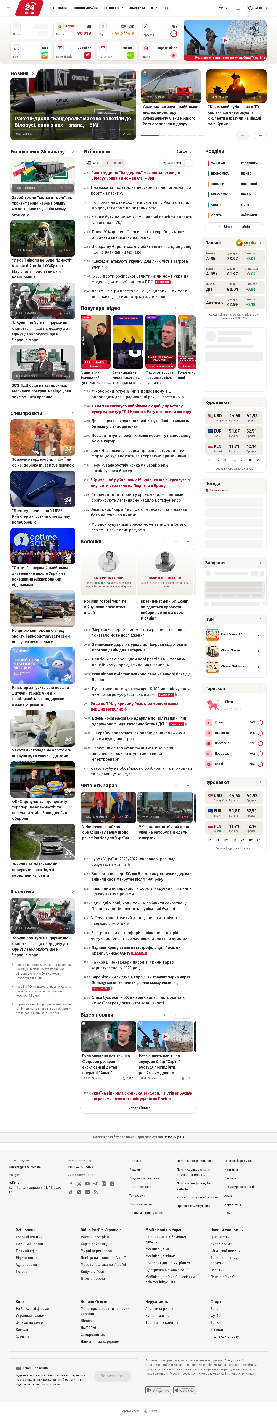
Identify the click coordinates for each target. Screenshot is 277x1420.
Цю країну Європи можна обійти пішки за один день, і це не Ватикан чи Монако (141, 249)
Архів (228, 1195)
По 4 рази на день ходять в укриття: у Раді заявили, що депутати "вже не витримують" (140, 205)
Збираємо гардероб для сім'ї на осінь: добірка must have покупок (43, 462)
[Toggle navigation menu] (8, 8)
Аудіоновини (26, 1265)
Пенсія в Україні (223, 1277)
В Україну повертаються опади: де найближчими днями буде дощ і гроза (138, 736)
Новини (19, 73)
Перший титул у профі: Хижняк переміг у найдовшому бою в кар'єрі (141, 438)
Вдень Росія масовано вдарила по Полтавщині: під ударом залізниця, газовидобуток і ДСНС (139, 721)
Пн (218, 460)
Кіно (20, 1301)
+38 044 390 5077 (80, 1167)
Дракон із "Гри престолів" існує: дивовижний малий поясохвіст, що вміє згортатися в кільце (141, 294)
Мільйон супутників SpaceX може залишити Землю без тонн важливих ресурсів (139, 527)
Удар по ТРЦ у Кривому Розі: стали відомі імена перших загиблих (134, 706)
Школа (86, 1321)
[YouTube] (87, 1183)
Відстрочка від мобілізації (166, 1270)
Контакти (231, 1169)
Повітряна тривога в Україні (105, 1258)
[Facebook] (71, 1183)
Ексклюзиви (113, 8)
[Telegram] (95, 1183)
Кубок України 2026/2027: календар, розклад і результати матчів (134, 862)
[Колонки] (164, 541)
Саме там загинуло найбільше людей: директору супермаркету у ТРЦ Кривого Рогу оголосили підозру (170, 115)
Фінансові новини (225, 1251)
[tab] (150, 135)
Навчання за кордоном (100, 1342)
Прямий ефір (27, 1251)
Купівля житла (157, 1316)
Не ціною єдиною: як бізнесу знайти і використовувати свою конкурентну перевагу (41, 636)
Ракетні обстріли (95, 1237)
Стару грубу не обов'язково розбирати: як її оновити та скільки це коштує (141, 771)
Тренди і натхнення (161, 1323)
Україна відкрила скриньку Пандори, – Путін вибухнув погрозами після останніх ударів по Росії (142, 1096)
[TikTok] (71, 1192)
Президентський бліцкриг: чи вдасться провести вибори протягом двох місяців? (165, 610)
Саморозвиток (93, 1335)
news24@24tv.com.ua (25, 1167)
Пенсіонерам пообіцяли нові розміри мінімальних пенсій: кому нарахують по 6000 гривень (139, 662)
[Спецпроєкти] (72, 413)
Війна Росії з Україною (101, 1230)
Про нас (135, 1161)
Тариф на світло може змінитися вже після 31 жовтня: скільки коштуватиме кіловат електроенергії (135, 754)
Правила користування (146, 1213)
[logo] (29, 8)
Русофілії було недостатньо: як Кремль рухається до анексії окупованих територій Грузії (44, 991)
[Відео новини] (164, 1014)
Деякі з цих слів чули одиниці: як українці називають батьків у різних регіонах (140, 423)
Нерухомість (156, 1301)
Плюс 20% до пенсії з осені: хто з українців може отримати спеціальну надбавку (138, 234)
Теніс (214, 1323)
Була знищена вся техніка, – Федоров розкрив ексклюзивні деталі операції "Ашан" (108, 1064)
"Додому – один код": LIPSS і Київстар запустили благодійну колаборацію (41, 516)
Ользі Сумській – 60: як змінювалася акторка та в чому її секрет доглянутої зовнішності (138, 1000)
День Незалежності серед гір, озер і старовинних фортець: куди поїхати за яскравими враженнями (138, 453)
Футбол (216, 1316)
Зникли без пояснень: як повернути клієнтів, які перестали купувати (34, 870)
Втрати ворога (93, 1279)
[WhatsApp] (79, 1192)
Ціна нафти (219, 1237)
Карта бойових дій (96, 1244)
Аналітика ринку (159, 1309)
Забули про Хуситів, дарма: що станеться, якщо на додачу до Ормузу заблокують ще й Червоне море (40, 331)
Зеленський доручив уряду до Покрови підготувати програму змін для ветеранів (139, 647)
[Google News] (87, 1192)
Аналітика (137, 8)
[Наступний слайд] (261, 40)
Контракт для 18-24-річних (167, 1263)
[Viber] (112, 1183)
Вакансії (230, 1178)
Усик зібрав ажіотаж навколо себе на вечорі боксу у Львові (141, 677)
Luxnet (153, 1411)
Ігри (154, 8)
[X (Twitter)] (79, 1183)
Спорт (215, 1301)
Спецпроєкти (26, 413)
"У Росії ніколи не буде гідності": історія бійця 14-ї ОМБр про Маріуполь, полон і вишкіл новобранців (42, 269)
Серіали (22, 1336)
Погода (21, 1272)
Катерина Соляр (108, 578)
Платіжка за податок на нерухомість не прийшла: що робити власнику (141, 190)
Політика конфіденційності (196, 1161)
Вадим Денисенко (165, 578)
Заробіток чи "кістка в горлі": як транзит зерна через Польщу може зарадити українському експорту (42, 206)
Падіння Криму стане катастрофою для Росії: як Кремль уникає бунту (136, 950)
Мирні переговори (96, 1251)
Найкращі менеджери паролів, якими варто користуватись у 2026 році (132, 965)
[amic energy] (246, 242)
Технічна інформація (238, 1161)
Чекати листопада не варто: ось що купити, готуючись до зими (41, 753)
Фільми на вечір (29, 1323)
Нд (209, 460)
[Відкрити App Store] (184, 1390)
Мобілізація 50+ (158, 1249)
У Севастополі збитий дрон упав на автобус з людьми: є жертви (164, 832)
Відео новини (97, 1015)
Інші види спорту (224, 1336)
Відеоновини (26, 1258)
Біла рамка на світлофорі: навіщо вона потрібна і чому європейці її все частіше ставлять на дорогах (139, 935)
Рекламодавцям (140, 1204)
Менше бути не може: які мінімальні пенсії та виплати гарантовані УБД (142, 220)
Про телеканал (140, 1187)
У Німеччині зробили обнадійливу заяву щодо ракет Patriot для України (105, 832)
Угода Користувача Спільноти (198, 1197)
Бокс (214, 1309)
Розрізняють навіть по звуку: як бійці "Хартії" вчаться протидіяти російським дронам (159, 1064)
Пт (251, 460)
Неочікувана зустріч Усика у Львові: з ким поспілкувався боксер (129, 468)
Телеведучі (137, 1195)
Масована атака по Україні (103, 1265)
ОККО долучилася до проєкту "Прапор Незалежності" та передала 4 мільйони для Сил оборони (39, 810)
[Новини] (32, 73)
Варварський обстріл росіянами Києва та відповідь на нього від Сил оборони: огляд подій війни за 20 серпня (43, 1008)
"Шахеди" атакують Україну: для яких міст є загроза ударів (140, 264)
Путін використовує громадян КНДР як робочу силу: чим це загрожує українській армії (141, 691)
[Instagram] (104, 1183)
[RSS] (95, 1192)
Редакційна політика (144, 1178)
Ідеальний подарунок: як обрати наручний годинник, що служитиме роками (142, 891)
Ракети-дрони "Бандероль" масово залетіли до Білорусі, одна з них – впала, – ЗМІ (73, 121)
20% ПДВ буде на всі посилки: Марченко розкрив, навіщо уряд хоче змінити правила (41, 391)
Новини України (85, 8)
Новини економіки (227, 1230)
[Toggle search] (166, 8)
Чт (242, 460)
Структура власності (239, 1187)
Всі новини (58, 8)
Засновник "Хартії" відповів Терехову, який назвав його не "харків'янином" (139, 512)
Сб (259, 460)
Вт (226, 460)
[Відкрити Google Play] (158, 1390)
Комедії (22, 1329)
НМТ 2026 (88, 1328)
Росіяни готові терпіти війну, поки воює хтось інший (105, 607)
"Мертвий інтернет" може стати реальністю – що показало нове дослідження (138, 632)
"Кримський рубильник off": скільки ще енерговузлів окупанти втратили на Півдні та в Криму (234, 115)
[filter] (188, 162)
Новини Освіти (94, 1301)
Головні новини (29, 1237)
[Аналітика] (72, 891)
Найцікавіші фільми (32, 1309)
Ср (234, 460)
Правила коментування (193, 1206)
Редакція (135, 1169)
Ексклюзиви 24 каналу (37, 152)
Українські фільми (31, 1316)
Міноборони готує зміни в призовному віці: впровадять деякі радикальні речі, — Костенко (136, 394)
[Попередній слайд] (189, 40)
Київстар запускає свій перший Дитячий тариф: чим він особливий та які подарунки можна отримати (40, 696)
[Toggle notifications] (238, 8)
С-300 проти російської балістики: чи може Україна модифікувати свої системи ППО (140, 279)
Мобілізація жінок (160, 1256)
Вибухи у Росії (92, 1272)
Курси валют (221, 1244)
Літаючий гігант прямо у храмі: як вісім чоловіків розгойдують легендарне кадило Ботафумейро (137, 497)
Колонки (91, 541)
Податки (217, 1270)
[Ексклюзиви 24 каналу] (72, 151)
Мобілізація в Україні (165, 1230)
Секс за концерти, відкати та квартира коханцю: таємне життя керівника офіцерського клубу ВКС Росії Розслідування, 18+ (44, 971)
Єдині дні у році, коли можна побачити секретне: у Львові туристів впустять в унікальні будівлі (139, 906)
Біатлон (216, 1329)
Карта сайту (233, 1204)
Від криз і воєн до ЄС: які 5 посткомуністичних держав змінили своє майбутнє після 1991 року (142, 876)
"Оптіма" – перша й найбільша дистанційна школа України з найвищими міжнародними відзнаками (40, 576)
